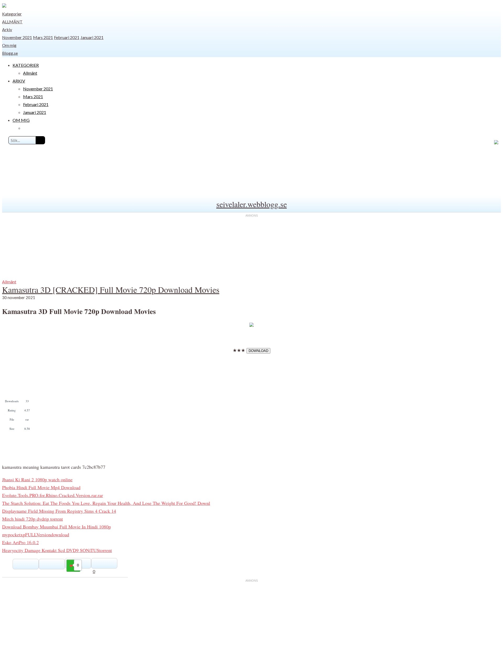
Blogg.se (10, 53)
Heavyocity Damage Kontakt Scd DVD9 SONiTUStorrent (57, 550)
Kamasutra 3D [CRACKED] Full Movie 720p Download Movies (110, 289)
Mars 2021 (43, 37)
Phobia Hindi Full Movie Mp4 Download (41, 487)
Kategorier (12, 13)
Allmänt (12, 21)
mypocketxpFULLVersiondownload (35, 534)
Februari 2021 (66, 37)
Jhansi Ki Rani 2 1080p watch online (37, 479)
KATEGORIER (26, 65)
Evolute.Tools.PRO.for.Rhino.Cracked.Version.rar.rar (52, 495)
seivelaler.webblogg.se (251, 204)
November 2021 (17, 37)
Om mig (9, 45)
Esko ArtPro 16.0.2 (20, 542)
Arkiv (7, 29)
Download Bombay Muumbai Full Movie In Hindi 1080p (56, 526)
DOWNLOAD (258, 351)
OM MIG (21, 120)
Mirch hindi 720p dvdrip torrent (32, 519)
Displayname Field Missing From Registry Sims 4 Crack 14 (59, 511)
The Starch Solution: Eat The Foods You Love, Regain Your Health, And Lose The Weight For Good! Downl (106, 503)
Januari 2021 (91, 37)
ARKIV (19, 80)
